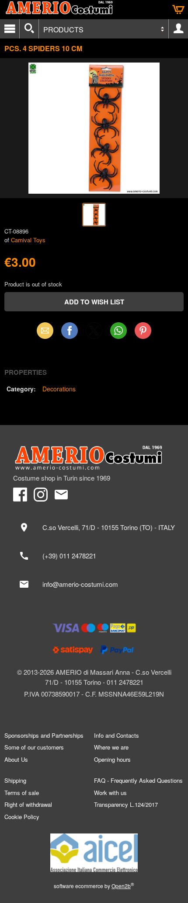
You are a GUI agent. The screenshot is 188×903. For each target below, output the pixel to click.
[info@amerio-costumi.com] (94, 584)
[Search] (29, 28)
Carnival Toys (28, 240)
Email (45, 330)
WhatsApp (118, 330)
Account (178, 28)
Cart (178, 9)
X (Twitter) (94, 333)
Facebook (69, 330)
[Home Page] (94, 458)
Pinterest (143, 330)
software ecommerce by (94, 885)
